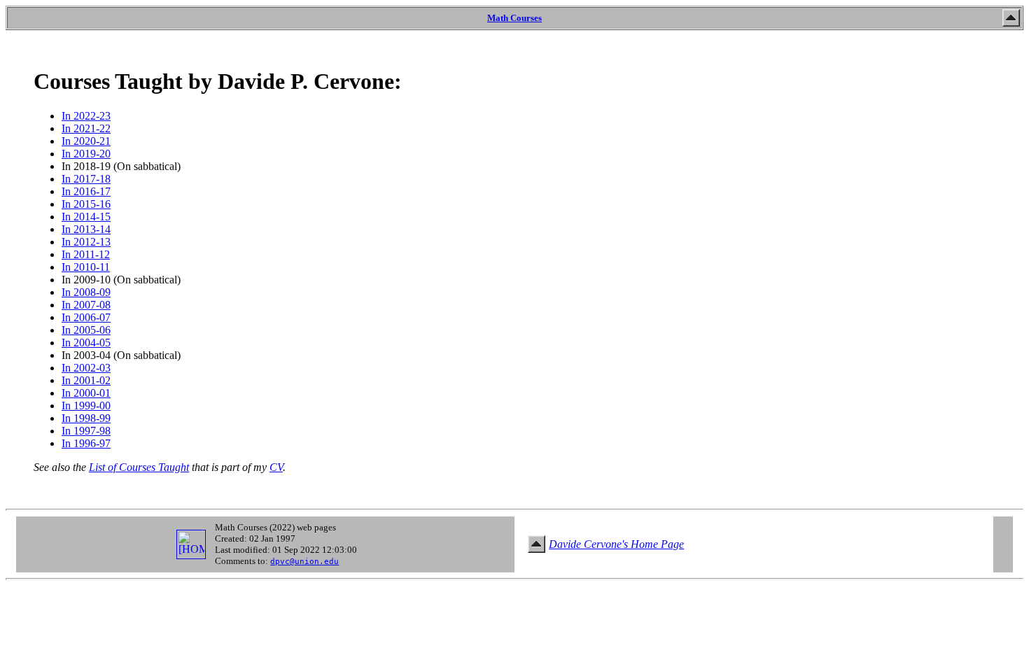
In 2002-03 (86, 368)
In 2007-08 (86, 305)
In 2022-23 (86, 116)
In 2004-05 (86, 342)
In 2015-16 (86, 204)
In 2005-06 (86, 330)
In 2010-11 (86, 267)
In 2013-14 (86, 229)
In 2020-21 (86, 141)
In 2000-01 (86, 393)
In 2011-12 (86, 254)
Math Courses (514, 18)
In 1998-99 (86, 418)
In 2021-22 (86, 128)
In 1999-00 (86, 405)
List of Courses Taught (139, 467)
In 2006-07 (86, 317)
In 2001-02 (86, 380)
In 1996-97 (86, 443)
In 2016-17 (86, 191)
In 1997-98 (86, 431)
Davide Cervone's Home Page (616, 544)
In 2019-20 (86, 154)
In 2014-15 (86, 217)
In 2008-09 (86, 292)
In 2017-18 (86, 179)
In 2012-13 (86, 242)
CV (276, 467)
